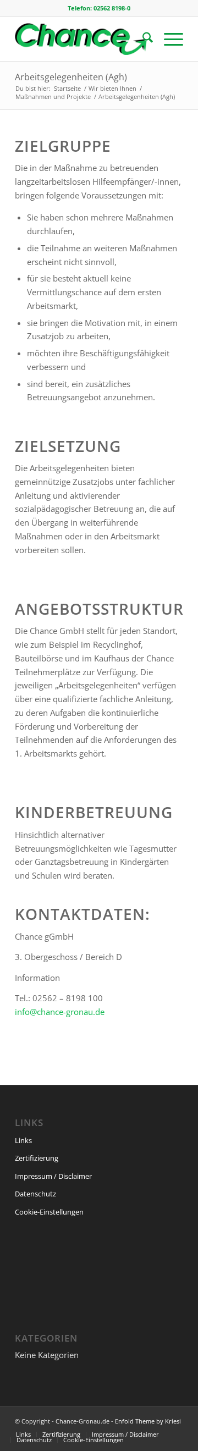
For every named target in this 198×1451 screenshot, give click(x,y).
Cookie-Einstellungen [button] (49, 1212)
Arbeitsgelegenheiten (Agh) (71, 77)
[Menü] (168, 39)
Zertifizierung (36, 1158)
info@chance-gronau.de (60, 1011)
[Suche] (142, 39)
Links (23, 1140)
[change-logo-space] (82, 39)
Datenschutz (35, 1194)
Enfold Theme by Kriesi (148, 1421)
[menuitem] (142, 39)
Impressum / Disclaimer (53, 1176)
